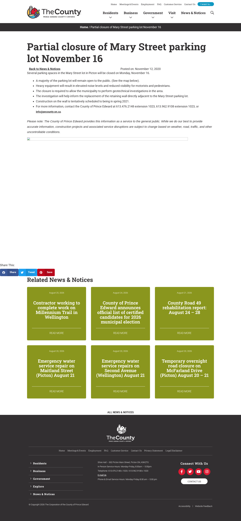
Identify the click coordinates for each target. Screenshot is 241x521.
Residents (110, 12)
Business (131, 12)
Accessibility (184, 506)
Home (114, 4)
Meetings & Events (129, 4)
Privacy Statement (153, 450)
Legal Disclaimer (174, 450)
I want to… (206, 4)
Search (211, 12)
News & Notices (193, 12)
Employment (147, 4)
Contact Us (189, 4)
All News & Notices (120, 412)
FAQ (159, 4)
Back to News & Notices (44, 69)
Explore (38, 486)
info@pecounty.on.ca (48, 111)
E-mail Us (102, 475)
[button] (9, 272)
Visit (172, 12)
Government (153, 12)
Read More (57, 333)
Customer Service (173, 4)
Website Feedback (203, 506)
